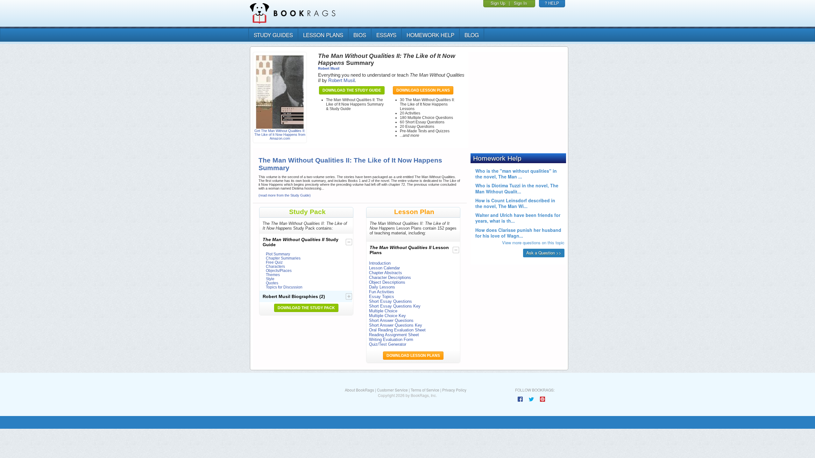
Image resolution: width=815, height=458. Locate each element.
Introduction (380, 263)
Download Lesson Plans (423, 90)
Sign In (520, 3)
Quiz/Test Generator (387, 344)
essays (386, 35)
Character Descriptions (390, 277)
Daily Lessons (382, 287)
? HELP (552, 3)
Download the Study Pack (306, 308)
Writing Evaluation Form (391, 339)
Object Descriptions (387, 282)
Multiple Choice (383, 311)
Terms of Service (425, 389)
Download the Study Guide (351, 90)
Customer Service (392, 389)
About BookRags (359, 389)
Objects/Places (279, 270)
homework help (430, 35)
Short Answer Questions (391, 320)
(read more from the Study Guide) (285, 195)
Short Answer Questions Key (395, 325)
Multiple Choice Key (387, 315)
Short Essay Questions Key (395, 306)
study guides (273, 35)
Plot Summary (278, 254)
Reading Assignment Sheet (394, 334)
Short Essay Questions (390, 301)
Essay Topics (381, 296)
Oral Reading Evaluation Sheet (397, 330)
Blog (471, 35)
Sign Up (498, 3)
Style (270, 279)
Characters (275, 266)
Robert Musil (328, 68)
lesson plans (323, 35)
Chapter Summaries (283, 258)
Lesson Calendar (384, 268)
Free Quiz (274, 262)
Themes (273, 275)
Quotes (272, 283)
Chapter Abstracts (385, 272)
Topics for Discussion (284, 287)
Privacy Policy (454, 389)
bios (359, 35)
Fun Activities (381, 291)
